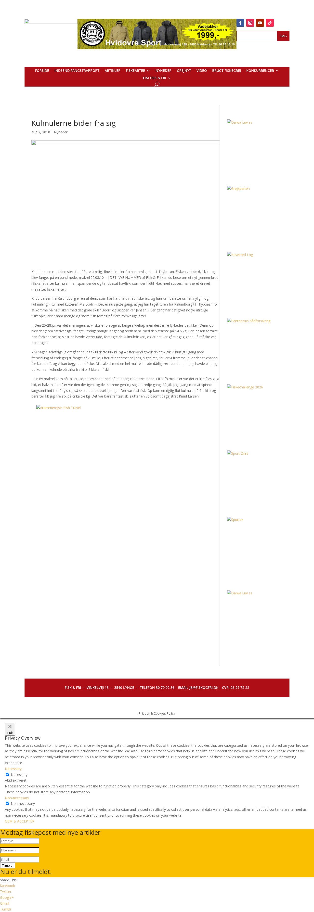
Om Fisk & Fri (154, 78)
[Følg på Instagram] (250, 23)
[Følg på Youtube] (260, 23)
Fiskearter (135, 71)
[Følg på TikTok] (270, 23)
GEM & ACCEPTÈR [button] (19, 821)
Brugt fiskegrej (226, 71)
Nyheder (163, 71)
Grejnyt (184, 71)
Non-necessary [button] (17, 798)
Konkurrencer (260, 71)
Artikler (112, 71)
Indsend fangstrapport (76, 71)
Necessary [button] (13, 768)
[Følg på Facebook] (240, 23)
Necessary (19, 774)
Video (201, 71)
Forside (42, 71)
